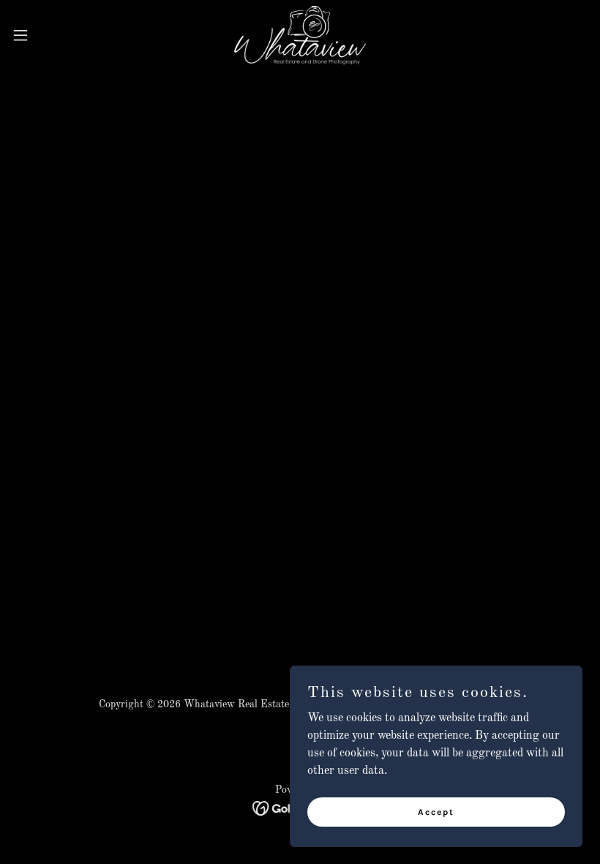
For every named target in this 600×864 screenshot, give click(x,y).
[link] (300, 35)
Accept (436, 811)
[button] (50, 35)
